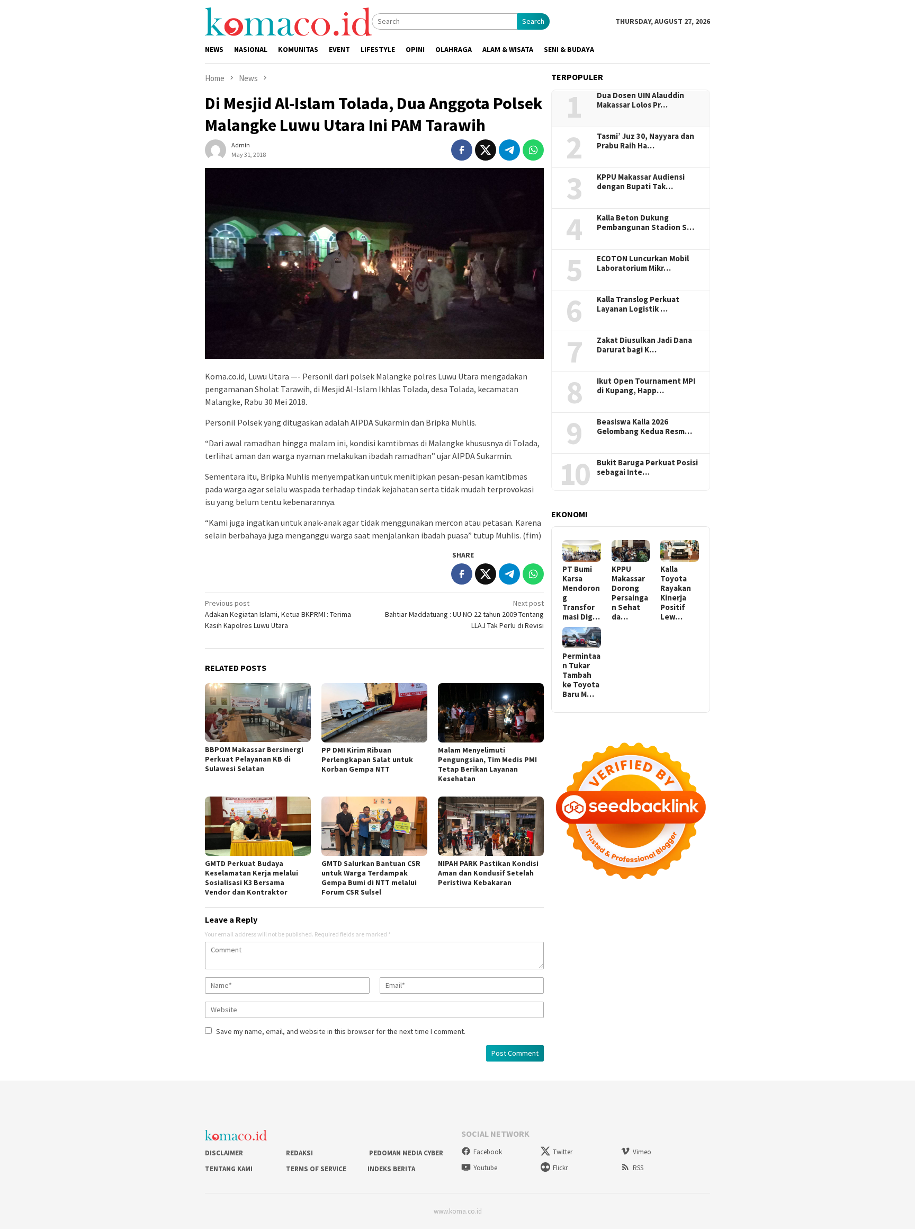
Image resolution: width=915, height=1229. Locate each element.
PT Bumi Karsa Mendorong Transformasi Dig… (581, 593)
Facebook (487, 1151)
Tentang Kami (229, 1168)
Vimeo (642, 1151)
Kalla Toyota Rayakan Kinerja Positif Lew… (675, 593)
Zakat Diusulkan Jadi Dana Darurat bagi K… (644, 345)
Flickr (560, 1167)
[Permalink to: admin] (215, 149)
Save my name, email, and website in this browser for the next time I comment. (340, 1031)
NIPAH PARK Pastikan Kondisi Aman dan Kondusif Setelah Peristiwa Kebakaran (488, 873)
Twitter (562, 1151)
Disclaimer (224, 1152)
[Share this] (461, 150)
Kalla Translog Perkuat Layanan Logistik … (638, 304)
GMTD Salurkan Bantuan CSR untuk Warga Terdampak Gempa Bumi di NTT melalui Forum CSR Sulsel (370, 878)
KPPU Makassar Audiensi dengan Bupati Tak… (641, 181)
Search (533, 21)
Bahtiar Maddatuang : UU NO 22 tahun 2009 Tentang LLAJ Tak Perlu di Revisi (464, 614)
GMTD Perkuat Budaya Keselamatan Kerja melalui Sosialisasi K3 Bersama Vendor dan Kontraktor (251, 878)
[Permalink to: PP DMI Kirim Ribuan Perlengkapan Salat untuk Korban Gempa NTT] (374, 712)
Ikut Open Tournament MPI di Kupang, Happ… (646, 385)
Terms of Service (316, 1168)
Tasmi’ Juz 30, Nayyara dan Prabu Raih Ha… (645, 141)
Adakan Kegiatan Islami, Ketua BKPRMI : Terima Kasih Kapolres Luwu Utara (278, 614)
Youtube (485, 1167)
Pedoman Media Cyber (405, 1152)
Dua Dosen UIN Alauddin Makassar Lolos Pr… (640, 100)
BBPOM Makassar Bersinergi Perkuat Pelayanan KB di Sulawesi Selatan (254, 759)
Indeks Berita (391, 1168)
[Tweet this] (485, 150)
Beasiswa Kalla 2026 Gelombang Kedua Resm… (644, 426)
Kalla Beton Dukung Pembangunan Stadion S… (645, 222)
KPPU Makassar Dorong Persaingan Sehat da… (630, 593)
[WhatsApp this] (533, 150)
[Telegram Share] (509, 150)
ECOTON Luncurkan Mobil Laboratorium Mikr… (643, 263)
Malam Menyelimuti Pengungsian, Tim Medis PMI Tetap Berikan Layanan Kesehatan (487, 764)
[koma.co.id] (288, 20)
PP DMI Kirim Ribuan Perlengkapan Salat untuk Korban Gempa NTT (367, 759)
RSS (638, 1167)
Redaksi (299, 1152)
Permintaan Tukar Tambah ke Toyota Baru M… (581, 675)
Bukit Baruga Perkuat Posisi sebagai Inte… (647, 467)
